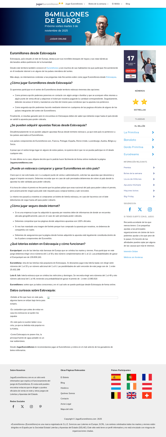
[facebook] (130, 209)
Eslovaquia (111, 77)
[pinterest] (40, 406)
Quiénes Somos (68, 393)
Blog (63, 383)
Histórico (65, 388)
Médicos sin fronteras (133, 257)
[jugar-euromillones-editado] (49, 3)
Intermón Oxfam (131, 251)
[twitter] (140, 209)
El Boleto (65, 377)
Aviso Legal (66, 404)
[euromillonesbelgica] (116, 393)
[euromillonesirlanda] (131, 384)
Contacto (65, 399)
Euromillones (52, 68)
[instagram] (150, 209)
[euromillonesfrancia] (147, 375)
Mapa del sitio (67, 409)
